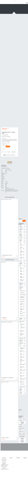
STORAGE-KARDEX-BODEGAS (20, 389)
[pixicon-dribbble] (27, 474)
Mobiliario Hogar (21, 252)
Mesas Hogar (21, 245)
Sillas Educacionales (22, 364)
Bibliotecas (21, 290)
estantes (20, 424)
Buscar (20, 218)
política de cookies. (17, 476)
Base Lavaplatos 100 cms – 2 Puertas (7, 255)
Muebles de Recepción (21, 312)
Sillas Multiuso (21, 375)
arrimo (20, 418)
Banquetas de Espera (21, 348)
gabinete (20, 426)
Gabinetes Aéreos (21, 304)
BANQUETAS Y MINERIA (21, 229)
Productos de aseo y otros (21, 334)
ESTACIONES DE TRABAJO (21, 297)
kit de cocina (21, 431)
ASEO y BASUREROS (21, 226)
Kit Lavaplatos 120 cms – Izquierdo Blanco (7, 377)
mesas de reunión (22, 434)
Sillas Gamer (21, 373)
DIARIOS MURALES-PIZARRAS (20, 235)
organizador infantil (22, 441)
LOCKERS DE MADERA (21, 263)
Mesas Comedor (21, 274)
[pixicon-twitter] (24, 474)
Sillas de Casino (21, 357)
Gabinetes (21, 301)
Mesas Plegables (21, 277)
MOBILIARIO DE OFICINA (21, 287)
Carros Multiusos (22, 327)
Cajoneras (21, 292)
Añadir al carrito (8, 146)
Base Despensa (4, 317)
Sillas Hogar (21, 255)
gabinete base (21, 428)
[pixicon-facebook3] (22, 474)
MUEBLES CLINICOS (21, 321)
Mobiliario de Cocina (21, 248)
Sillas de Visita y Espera (21, 360)
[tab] (9, 162)
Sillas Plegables (21, 381)
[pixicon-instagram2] (25, 474)
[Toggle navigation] (27, 3)
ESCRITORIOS (22, 294)
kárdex (20, 433)
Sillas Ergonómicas (21, 370)
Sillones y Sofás (21, 258)
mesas (24, 433)
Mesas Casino (21, 271)
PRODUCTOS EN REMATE (21, 340)
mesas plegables (22, 436)
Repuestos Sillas (21, 351)
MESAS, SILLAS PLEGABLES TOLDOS (21, 284)
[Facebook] (19, 411)
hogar (20, 429)
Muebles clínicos (21, 331)
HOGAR (9, 9)
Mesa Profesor (21, 268)
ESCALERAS (20, 237)
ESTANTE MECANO (20, 240)
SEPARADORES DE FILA (21, 343)
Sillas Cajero (21, 354)
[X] (21, 411)
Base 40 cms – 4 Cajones (5, 437)
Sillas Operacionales (22, 378)
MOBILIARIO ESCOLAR (20, 319)
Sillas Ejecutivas (21, 367)
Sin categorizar (21, 386)
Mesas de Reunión (21, 309)
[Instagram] (23, 411)
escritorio (20, 420)
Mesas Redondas (21, 280)
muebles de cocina (22, 439)
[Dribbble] (19, 413)
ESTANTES (21, 299)
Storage (21, 315)
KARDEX (21, 306)
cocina (24, 418)
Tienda (6, 9)
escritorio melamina (22, 422)
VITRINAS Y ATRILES (20, 393)
